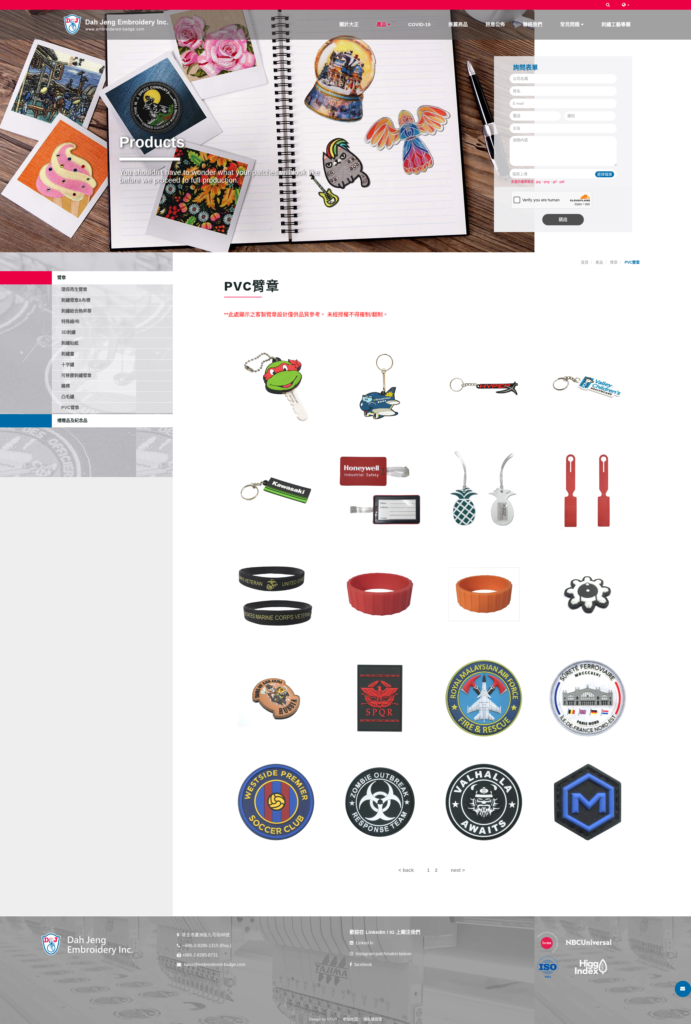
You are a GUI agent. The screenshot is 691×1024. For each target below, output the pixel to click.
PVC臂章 (70, 407)
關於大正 (349, 24)
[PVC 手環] (276, 594)
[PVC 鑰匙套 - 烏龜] (276, 386)
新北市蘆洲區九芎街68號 (205, 935)
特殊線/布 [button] (70, 321)
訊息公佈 (495, 24)
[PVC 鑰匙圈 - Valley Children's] (588, 386)
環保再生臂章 (74, 289)
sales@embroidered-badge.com (213, 964)
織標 (65, 386)
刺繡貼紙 (70, 343)
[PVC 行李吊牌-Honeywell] (380, 490)
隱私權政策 (372, 1019)
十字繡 (67, 364)
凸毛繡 (67, 396)
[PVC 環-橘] (484, 594)
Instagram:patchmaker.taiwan (383, 953)
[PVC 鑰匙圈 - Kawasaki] (276, 490)
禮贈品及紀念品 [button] (72, 420)
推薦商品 (458, 24)
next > (458, 870)
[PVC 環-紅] (380, 594)
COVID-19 (419, 24)
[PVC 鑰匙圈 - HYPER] (484, 386)
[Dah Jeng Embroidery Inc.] (116, 23)
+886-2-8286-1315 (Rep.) (206, 945)
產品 (382, 24)
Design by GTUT (323, 1019)
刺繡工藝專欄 (616, 24)
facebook (362, 964)
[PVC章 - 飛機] (484, 698)
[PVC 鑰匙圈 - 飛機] (380, 386)
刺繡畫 (67, 354)
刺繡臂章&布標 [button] (75, 300)
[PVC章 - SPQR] (380, 698)
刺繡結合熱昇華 (76, 311)
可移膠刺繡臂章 (76, 375)
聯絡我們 (532, 24)
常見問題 (570, 24)
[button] (608, 5)
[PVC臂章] (588, 698)
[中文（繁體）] (625, 4)
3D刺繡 (68, 332)
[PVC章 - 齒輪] (588, 594)
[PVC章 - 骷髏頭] (276, 698)
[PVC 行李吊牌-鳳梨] (484, 490)
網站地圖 (350, 1019)
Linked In (364, 943)
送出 (563, 219)
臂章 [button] (61, 277)
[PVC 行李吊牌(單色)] (588, 490)
